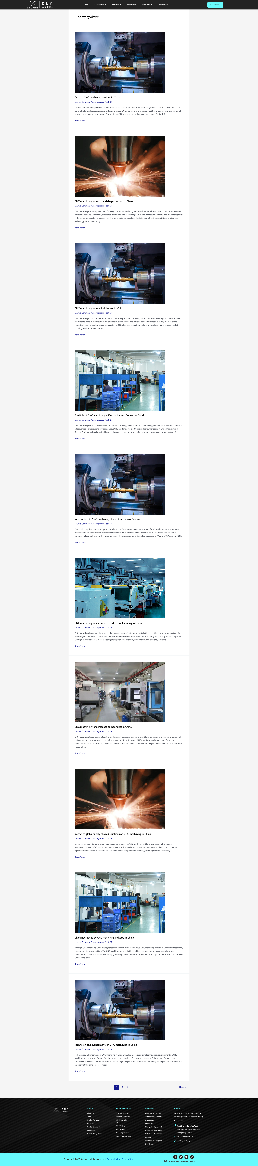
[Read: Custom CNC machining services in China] (120, 62)
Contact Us (91, 1130)
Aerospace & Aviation (153, 1113)
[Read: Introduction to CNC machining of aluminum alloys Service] (120, 484)
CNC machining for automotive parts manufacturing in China (108, 623)
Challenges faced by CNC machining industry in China (104, 937)
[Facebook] (175, 1157)
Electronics (149, 1123)
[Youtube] (186, 1157)
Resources (146, 5)
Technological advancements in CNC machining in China (106, 1044)
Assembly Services (123, 1117)
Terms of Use (127, 1159)
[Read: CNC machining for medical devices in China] (120, 273)
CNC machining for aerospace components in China (103, 726)
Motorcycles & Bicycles (153, 1141)
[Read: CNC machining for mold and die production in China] (120, 166)
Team (89, 1117)
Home (86, 5)
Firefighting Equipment (153, 1127)
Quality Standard (93, 1127)
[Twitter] (181, 1157)
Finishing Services (122, 1133)
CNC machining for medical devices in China (99, 308)
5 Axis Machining (122, 1113)
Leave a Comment (82, 102)
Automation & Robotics (153, 1117)
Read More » (80, 120)
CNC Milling (120, 1126)
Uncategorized (98, 102)
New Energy (149, 1144)
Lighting (148, 1137)
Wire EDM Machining (124, 1136)
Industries (131, 5)
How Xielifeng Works (94, 1134)
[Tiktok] (192, 1157)
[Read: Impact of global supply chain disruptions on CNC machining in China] (120, 799)
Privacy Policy (113, 1159)
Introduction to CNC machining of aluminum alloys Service (107, 519)
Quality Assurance (93, 1120)
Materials (115, 5)
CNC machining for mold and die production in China (104, 201)
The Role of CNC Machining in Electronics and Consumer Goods (110, 415)
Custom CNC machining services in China (97, 97)
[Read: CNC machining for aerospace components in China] (120, 691)
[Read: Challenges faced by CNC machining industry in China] (120, 902)
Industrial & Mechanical (153, 1134)
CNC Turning (120, 1129)
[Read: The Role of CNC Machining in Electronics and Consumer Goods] (120, 380)
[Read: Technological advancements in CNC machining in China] (120, 1009)
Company (162, 5)
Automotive (149, 1120)
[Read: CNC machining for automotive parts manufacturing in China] (120, 588)
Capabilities (99, 5)
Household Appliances (153, 1130)
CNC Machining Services (121, 1121)
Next (182, 1087)
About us (90, 1113)
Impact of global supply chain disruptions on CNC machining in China (113, 834)
